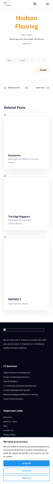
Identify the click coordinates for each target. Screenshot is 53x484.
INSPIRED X (14, 299)
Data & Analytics (10, 381)
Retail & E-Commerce (30, 159)
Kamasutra (14, 155)
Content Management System (16, 390)
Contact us (8, 430)
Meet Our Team (10, 421)
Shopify (11, 162)
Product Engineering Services (16, 377)
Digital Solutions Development (16, 372)
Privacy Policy (9, 435)
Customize (26, 471)
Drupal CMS (26, 220)
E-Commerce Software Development (19, 386)
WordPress (39, 39)
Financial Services (15, 224)
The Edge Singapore (19, 216)
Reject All (26, 478)
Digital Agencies (16, 39)
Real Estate (29, 39)
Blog (5, 426)
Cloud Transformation (13, 399)
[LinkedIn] (33, 60)
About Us (7, 417)
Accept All (26, 463)
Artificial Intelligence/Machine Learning (20, 394)
